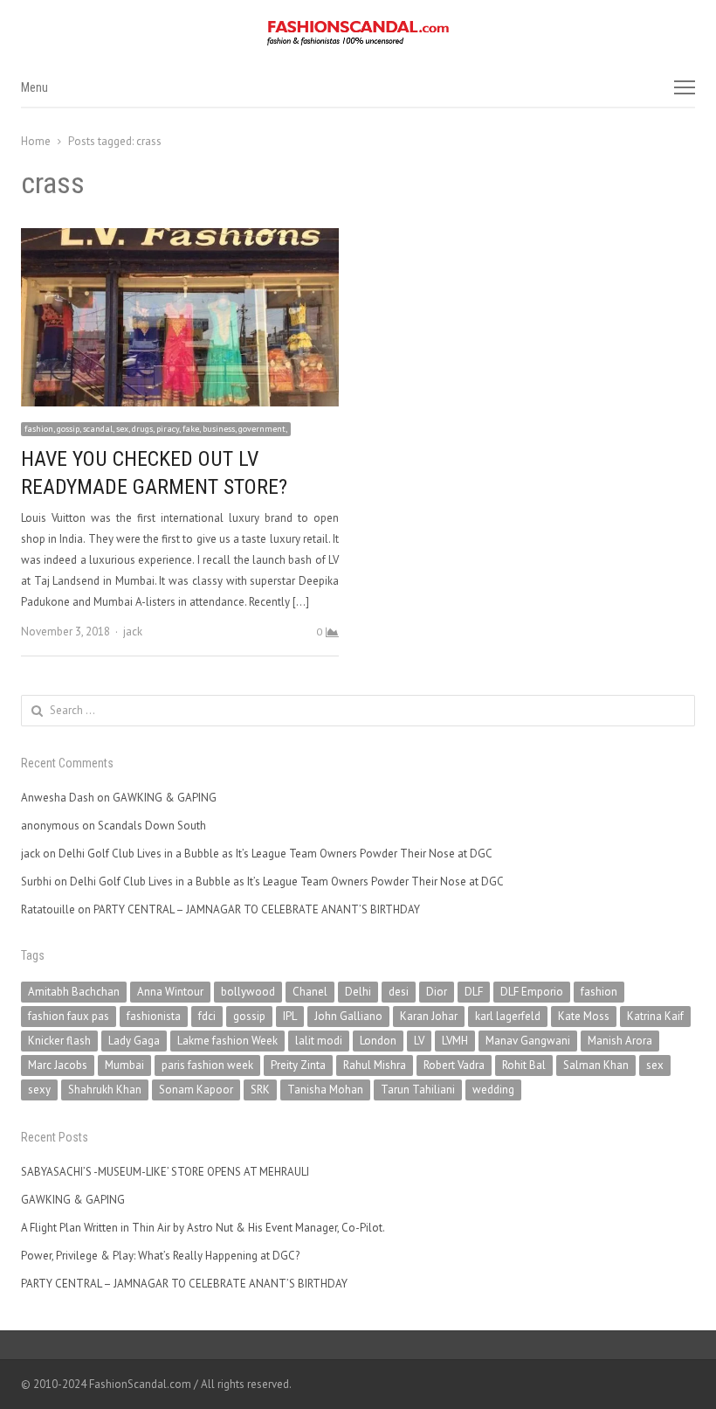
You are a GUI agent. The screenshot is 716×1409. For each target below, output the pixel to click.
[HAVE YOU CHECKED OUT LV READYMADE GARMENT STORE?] (180, 238)
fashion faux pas (68, 1016)
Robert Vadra (454, 1065)
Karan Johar (429, 1016)
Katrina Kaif (655, 1016)
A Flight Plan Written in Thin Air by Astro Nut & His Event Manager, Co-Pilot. (203, 1227)
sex (655, 1065)
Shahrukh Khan (104, 1089)
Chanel (310, 991)
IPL (290, 1016)
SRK (260, 1089)
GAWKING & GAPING (165, 797)
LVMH (455, 1040)
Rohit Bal (524, 1065)
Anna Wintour (170, 991)
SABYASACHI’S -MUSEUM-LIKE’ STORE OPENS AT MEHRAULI (165, 1171)
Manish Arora (620, 1040)
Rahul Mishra (374, 1065)
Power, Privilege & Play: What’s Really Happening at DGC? (160, 1255)
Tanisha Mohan (325, 1089)
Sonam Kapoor (196, 1089)
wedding (493, 1089)
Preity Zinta (298, 1065)
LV (419, 1040)
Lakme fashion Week (227, 1040)
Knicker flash (59, 1040)
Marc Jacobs (57, 1065)
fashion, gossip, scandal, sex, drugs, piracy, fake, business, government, (155, 428)
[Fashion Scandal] (358, 33)
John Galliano (348, 1016)
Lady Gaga (134, 1040)
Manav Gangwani (527, 1040)
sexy (39, 1089)
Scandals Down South (152, 825)
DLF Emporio (531, 991)
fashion (599, 991)
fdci (207, 1016)
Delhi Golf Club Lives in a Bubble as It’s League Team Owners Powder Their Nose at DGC (275, 853)
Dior (436, 991)
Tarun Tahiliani (418, 1089)
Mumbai (124, 1065)
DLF (474, 991)
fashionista (154, 1016)
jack (132, 631)
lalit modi (318, 1040)
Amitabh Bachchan (74, 991)
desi (399, 991)
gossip (249, 1016)
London (378, 1040)
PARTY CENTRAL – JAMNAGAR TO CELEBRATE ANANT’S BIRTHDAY (256, 909)
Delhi (358, 991)
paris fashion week (207, 1065)
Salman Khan (596, 1065)
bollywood (248, 991)
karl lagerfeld (507, 1016)
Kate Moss (583, 1016)
